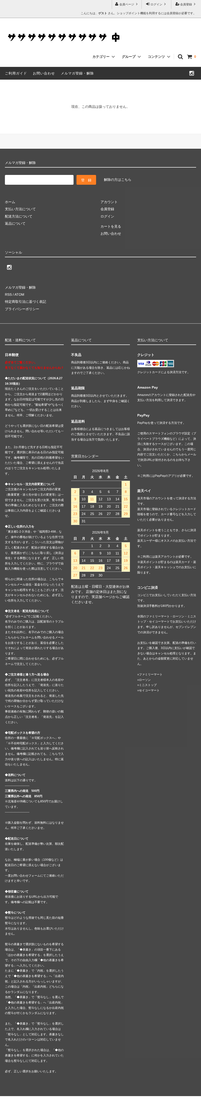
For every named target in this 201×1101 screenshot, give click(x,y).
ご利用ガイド (16, 73)
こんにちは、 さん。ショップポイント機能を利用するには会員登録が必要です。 (138, 13)
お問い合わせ (44, 73)
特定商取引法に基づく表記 (25, 302)
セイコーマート (149, 690)
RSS (8, 294)
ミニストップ (148, 685)
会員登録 (186, 4)
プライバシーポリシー (22, 309)
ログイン (156, 4)
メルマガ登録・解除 (77, 73)
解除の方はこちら (117, 180)
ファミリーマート (151, 674)
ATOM (19, 294)
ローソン (145, 680)
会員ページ (127, 4)
